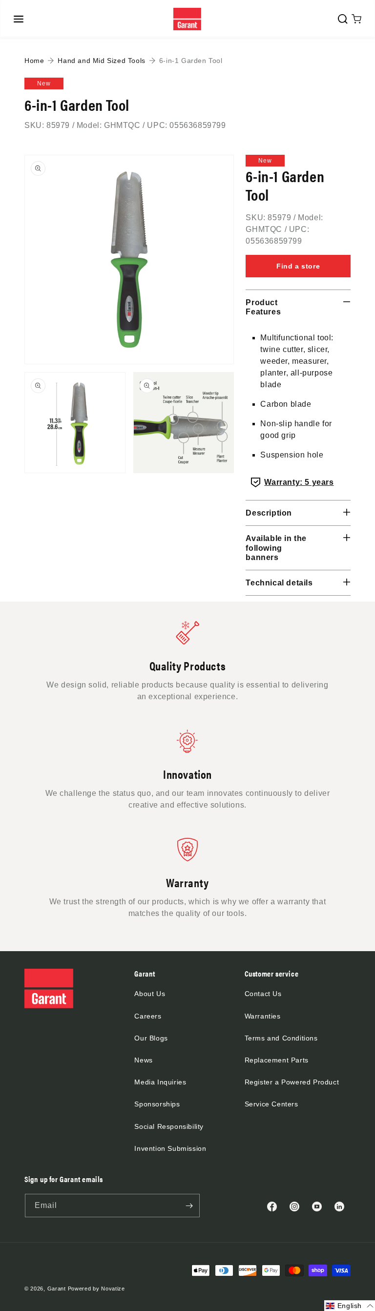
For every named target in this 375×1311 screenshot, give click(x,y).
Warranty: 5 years (298, 482)
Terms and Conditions (281, 1038)
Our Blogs (150, 1038)
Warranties (263, 1016)
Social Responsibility (169, 1126)
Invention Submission (170, 1148)
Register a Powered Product (292, 1082)
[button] (18, 19)
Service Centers (271, 1104)
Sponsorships (157, 1104)
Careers (147, 1016)
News (143, 1060)
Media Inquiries (160, 1082)
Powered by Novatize (96, 1288)
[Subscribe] (189, 1205)
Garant (56, 1288)
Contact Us (263, 994)
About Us (149, 994)
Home (34, 60)
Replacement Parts (277, 1060)
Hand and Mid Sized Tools (101, 60)
